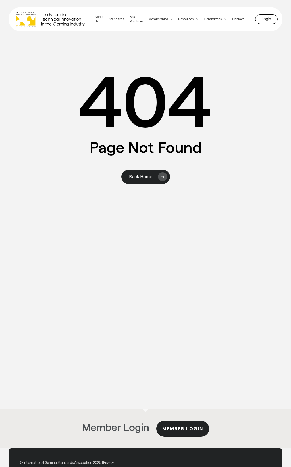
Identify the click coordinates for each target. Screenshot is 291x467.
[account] (266, 19)
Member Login (182, 428)
